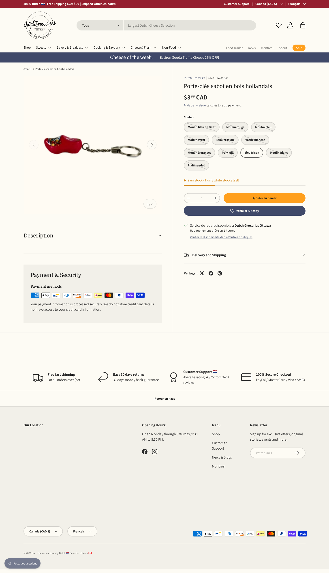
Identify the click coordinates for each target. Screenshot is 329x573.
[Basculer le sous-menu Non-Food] (179, 47)
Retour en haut (164, 398)
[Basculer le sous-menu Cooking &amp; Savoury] (123, 47)
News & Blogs (222, 457)
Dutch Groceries (194, 78)
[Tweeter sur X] (201, 273)
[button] (303, 25)
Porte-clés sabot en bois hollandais (54, 69)
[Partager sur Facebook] (210, 273)
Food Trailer (234, 48)
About (283, 48)
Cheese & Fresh (141, 47)
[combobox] (166, 25)
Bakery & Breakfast (70, 47)
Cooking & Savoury (107, 47)
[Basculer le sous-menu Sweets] (49, 47)
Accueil (27, 69)
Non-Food (169, 47)
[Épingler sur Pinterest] (219, 273)
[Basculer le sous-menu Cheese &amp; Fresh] (155, 47)
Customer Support (236, 4)
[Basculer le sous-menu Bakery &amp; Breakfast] (86, 47)
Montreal (267, 48)
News (252, 48)
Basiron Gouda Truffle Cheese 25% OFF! (189, 57)
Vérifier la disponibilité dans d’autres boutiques (221, 237)
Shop (27, 47)
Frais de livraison (195, 105)
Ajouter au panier (264, 198)
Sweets (41, 47)
